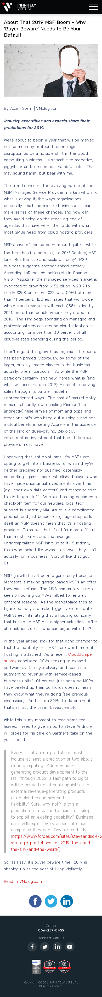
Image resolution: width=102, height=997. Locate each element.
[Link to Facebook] (32, 946)
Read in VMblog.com (23, 881)
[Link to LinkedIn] (57, 946)
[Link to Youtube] (70, 946)
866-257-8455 (51, 930)
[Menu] (93, 7)
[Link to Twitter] (44, 946)
